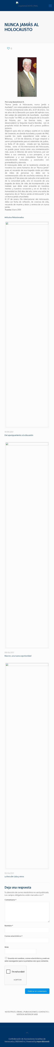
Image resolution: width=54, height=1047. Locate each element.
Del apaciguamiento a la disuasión (19, 435)
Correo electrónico (13, 936)
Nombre (9, 925)
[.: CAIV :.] (27, 5)
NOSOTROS (10, 1012)
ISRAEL (19, 1012)
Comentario (10, 900)
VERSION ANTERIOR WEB (27, 1014)
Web (7, 947)
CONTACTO (43, 1012)
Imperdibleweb (43, 1041)
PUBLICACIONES (30, 1012)
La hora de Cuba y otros (14, 876)
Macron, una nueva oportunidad (18, 656)
